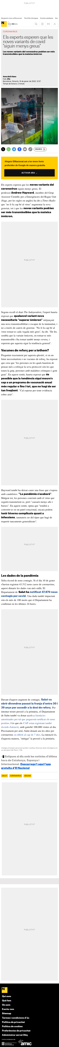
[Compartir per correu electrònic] (25, 149)
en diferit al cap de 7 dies (27, 734)
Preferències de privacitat (16, 1031)
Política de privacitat (13, 1022)
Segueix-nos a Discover (11, 18)
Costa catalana (46, 18)
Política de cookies (12, 1026)
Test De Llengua (31, 18)
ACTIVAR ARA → (29, 173)
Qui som (6, 996)
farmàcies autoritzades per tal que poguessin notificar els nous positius (28, 719)
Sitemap (6, 1013)
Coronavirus (15, 776)
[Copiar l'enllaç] (30, 149)
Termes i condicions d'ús (15, 1018)
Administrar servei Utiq (15, 1035)
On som (6, 1005)
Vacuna (27, 776)
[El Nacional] (4, 24)
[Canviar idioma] (49, 24)
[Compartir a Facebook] (19, 149)
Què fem (6, 1001)
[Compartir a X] (3, 149)
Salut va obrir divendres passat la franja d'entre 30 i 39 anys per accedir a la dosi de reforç (29, 703)
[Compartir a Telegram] (14, 149)
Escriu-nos (8, 1009)
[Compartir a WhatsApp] (9, 149)
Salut (4, 776)
